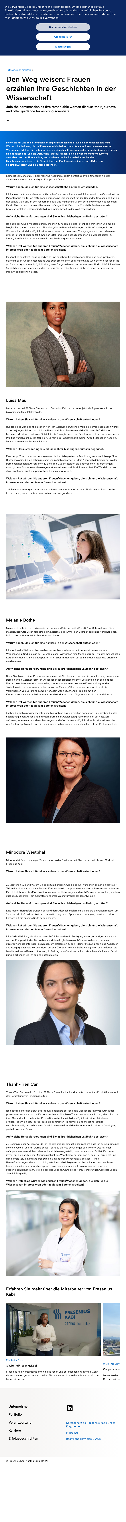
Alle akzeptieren (63, 36)
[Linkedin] (69, 1408)
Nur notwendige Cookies (63, 27)
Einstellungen (63, 46)
